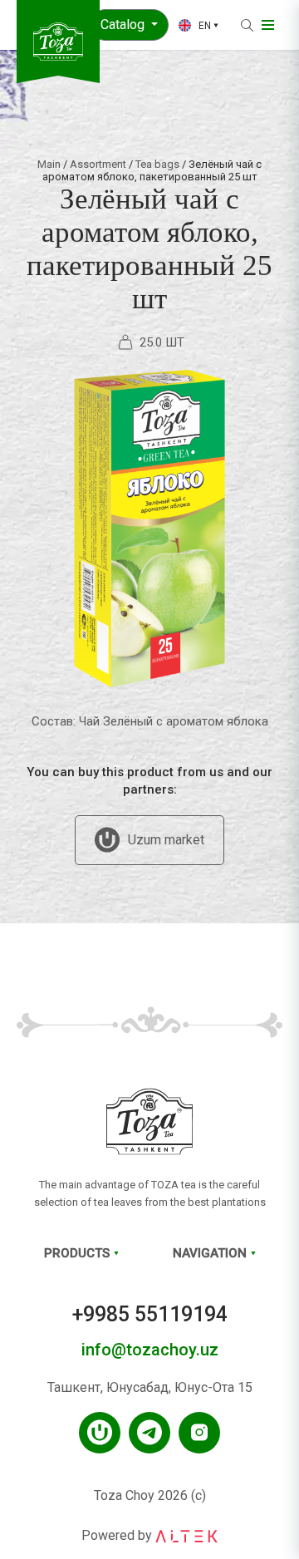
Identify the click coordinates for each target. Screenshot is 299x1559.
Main (49, 164)
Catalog (124, 24)
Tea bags (157, 164)
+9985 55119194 (150, 1314)
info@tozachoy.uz (149, 1350)
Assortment (98, 164)
